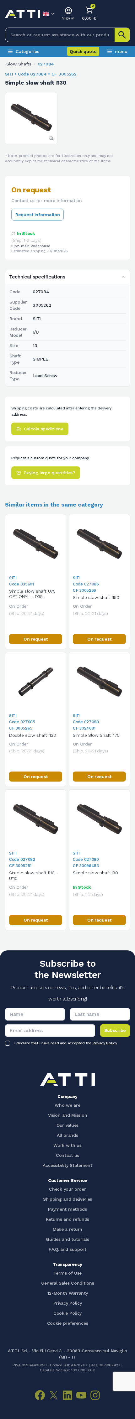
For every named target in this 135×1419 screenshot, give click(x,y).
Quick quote (83, 51)
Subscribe (115, 1030)
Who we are (67, 1105)
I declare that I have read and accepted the (65, 1043)
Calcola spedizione (43, 428)
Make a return (67, 1229)
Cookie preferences (67, 1323)
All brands (67, 1135)
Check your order (67, 1189)
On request (36, 639)
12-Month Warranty (67, 1293)
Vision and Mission (67, 1115)
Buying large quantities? (49, 472)
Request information (37, 214)
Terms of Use (67, 1273)
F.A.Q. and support (67, 1249)
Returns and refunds (67, 1219)
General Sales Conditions (67, 1283)
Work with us (67, 1145)
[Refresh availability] (13, 234)
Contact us (67, 1155)
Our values (67, 1125)
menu (121, 51)
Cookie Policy (67, 1313)
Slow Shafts (18, 63)
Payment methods (67, 1209)
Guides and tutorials (67, 1239)
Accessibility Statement (67, 1165)
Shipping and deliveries (67, 1199)
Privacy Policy (105, 1043)
